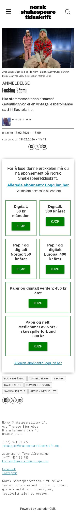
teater (59, 378)
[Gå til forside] (38, 12)
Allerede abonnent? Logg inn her (38, 185)
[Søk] (68, 12)
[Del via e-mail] (44, 147)
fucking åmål (14, 378)
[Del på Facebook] (31, 147)
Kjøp (21, 226)
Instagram (9, 473)
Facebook (9, 469)
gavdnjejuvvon (38, 385)
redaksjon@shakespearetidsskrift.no (30, 446)
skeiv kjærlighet (43, 391)
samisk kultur (14, 391)
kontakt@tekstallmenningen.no (25, 461)
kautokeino (12, 385)
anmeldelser (39, 378)
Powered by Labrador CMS (38, 509)
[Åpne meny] (8, 12)
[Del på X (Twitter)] (38, 147)
